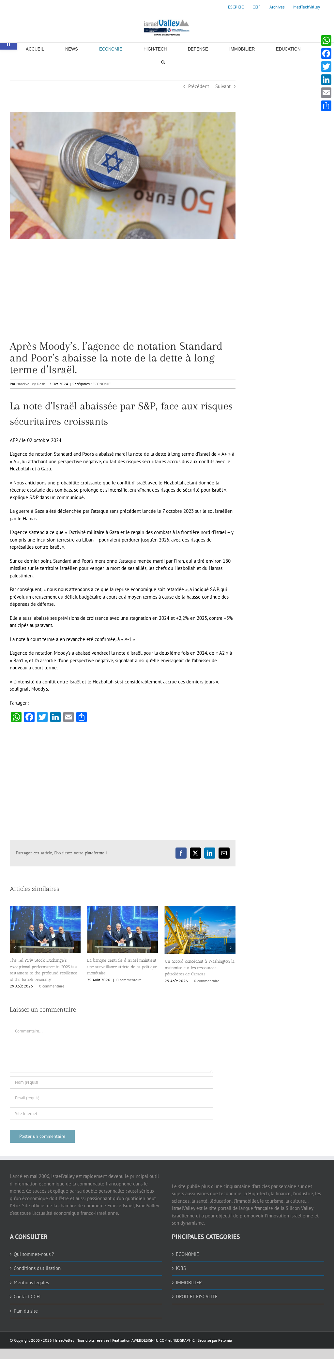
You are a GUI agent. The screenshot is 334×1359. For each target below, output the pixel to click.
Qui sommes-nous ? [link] (34, 1248)
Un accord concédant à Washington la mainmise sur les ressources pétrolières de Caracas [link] (122, 967)
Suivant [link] (223, 86)
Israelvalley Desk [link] (30, 383)
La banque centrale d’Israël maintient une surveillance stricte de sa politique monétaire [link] (45, 966)
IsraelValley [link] (64, 1334)
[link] (236, 7)
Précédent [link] (198, 86)
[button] (15, 945)
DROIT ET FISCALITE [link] (197, 1291)
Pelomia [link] (225, 1334)
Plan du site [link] (26, 1305)
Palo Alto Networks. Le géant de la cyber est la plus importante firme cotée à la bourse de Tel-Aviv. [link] (197, 953)
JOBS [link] (181, 1263)
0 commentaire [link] (51, 979)
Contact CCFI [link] (27, 1291)
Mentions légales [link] (31, 1277)
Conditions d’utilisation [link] (37, 1263)
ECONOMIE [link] (102, 383)
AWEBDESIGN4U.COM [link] (149, 1334)
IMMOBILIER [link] (189, 1277)
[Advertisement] (122, 294)
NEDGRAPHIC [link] (183, 1334)
